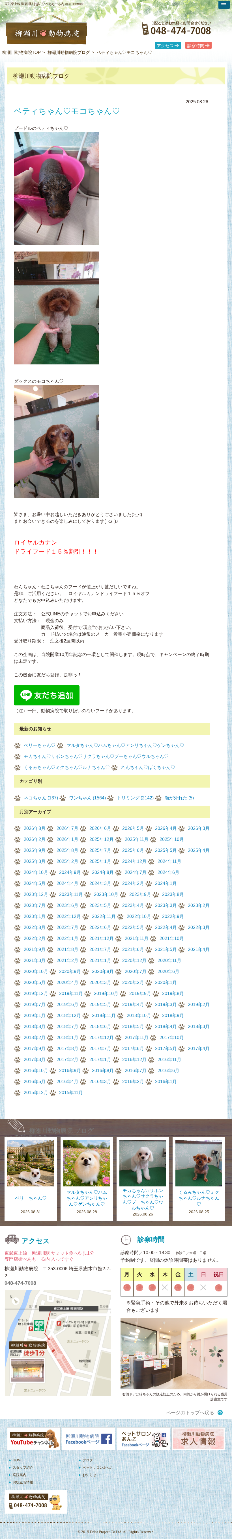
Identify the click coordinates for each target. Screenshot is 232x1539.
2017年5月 (166, 1048)
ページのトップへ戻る (190, 1412)
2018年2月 (35, 1037)
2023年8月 (173, 894)
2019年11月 (71, 993)
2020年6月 (168, 971)
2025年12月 (101, 839)
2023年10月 (106, 894)
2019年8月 (173, 993)
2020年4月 (67, 982)
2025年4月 (199, 850)
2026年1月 (67, 839)
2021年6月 (133, 949)
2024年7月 (136, 872)
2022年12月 (69, 916)
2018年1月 (67, 1037)
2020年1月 (166, 982)
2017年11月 (137, 1037)
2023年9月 (140, 894)
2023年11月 (71, 894)
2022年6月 (100, 927)
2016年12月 (134, 1059)
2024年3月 (100, 883)
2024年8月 (103, 872)
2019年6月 (67, 1004)
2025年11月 (137, 839)
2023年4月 (133, 905)
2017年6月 (133, 1048)
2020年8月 (103, 971)
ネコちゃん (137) (41, 797)
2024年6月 (168, 872)
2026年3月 (199, 828)
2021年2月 (67, 960)
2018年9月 (173, 1015)
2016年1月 (166, 1081)
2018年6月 (100, 1026)
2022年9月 (173, 916)
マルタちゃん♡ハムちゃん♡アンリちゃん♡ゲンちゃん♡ (125, 745)
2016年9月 (70, 1070)
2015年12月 (36, 1092)
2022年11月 (104, 916)
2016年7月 (136, 1070)
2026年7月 (67, 828)
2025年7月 (100, 850)
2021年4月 (199, 949)
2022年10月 (139, 916)
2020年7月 (136, 971)
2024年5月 (35, 883)
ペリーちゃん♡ (39, 745)
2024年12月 (134, 861)
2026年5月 (133, 828)
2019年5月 (100, 1004)
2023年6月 (67, 905)
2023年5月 (100, 905)
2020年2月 (133, 982)
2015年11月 (71, 1092)
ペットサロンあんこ (98, 1468)
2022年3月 (199, 927)
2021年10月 (172, 938)
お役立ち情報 (23, 1482)
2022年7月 (67, 927)
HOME (18, 1460)
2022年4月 (166, 927)
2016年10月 (36, 1070)
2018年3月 (199, 1026)
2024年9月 (70, 872)
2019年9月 (140, 993)
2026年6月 (100, 828)
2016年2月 (133, 1081)
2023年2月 (199, 905)
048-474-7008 (20, 1283)
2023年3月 (166, 905)
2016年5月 (35, 1081)
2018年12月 (69, 1015)
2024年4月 (67, 883)
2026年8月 (35, 828)
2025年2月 (67, 861)
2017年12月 (101, 1037)
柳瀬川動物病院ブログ (69, 52)
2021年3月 (35, 960)
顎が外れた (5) (179, 797)
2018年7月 (67, 1026)
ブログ (88, 1460)
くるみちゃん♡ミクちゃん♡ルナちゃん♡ (67, 767)
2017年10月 (172, 1037)
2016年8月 (103, 1070)
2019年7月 (35, 1004)
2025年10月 (172, 839)
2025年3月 (35, 861)
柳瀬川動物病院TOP (21, 52)
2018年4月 (166, 1026)
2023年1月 (35, 916)
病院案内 (19, 1475)
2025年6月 (133, 850)
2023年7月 (35, 905)
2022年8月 (35, 927)
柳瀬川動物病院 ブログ (61, 1130)
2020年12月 (134, 960)
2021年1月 (100, 960)
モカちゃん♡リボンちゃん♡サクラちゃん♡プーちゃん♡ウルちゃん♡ (96, 756)
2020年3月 (100, 982)
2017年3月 (35, 1059)
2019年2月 (199, 1004)
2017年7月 (100, 1048)
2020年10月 (36, 971)
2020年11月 (169, 960)
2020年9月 (70, 971)
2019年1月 (35, 1015)
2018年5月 (133, 1026)
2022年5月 (133, 927)
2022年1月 (67, 938)
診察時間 (195, 45)
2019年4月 (133, 1004)
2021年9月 (35, 949)
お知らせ (89, 1475)
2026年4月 (166, 828)
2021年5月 (166, 949)
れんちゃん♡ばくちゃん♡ (148, 767)
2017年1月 (100, 1059)
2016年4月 (67, 1081)
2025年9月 (35, 850)
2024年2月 (133, 883)
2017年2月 (67, 1059)
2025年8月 (67, 850)
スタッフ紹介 (23, 1468)
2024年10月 (36, 872)
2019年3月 (166, 1004)
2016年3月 (100, 1081)
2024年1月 (166, 883)
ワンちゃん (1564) (87, 797)
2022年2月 (35, 938)
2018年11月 (104, 1015)
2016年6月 (168, 1070)
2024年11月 (169, 861)
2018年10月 (139, 1015)
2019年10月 (106, 993)
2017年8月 (67, 1048)
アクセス (165, 45)
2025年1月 (100, 861)
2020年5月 (35, 982)
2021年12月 (101, 938)
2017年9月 (35, 1048)
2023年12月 (36, 894)
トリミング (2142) (135, 797)
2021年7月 (100, 949)
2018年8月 (35, 1026)
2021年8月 (67, 949)
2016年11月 (169, 1059)
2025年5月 (166, 850)
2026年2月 (35, 839)
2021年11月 (137, 938)
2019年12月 (36, 993)
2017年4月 (199, 1048)
